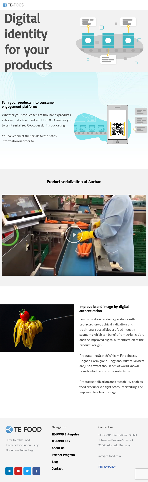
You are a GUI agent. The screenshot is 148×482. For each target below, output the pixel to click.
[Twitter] (27, 471)
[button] (74, 235)
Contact (57, 468)
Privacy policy (107, 466)
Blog (55, 461)
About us (58, 448)
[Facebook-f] (36, 471)
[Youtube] (18, 471)
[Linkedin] (9, 471)
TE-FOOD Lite (61, 441)
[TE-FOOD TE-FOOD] (13, 5)
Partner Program (63, 455)
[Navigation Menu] (141, 5)
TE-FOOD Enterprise (65, 434)
